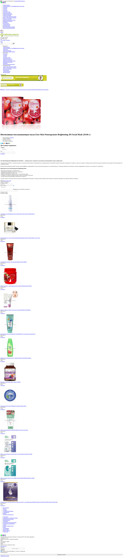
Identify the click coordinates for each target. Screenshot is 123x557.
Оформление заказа (5, 555)
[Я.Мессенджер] (1, 143)
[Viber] (8, 143)
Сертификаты (6, 512)
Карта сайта (5, 531)
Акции (4, 524)
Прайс (4, 527)
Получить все (3, 546)
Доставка (5, 510)
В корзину (3, 153)
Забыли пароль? (6, 530)
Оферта (4, 513)
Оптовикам (5, 521)
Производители (6, 520)
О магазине (5, 516)
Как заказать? (6, 507)
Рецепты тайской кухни (8, 526)
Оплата (4, 508)
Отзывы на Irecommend (8, 511)
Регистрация (6, 529)
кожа (10, 180)
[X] (6, 143)
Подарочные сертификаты (9, 523)
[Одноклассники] (3, 143)
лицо (7, 180)
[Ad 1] (24, 78)
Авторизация (6, 528)
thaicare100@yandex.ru (20, 1)
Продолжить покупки (61, 554)
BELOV (12, 137)
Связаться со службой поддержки (10, 517)
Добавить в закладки (61, 156)
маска (4, 180)
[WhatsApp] (9, 143)
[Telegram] (5, 143)
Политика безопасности (8, 514)
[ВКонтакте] (2, 143)
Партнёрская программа (8, 519)
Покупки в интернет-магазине (9, 522)
